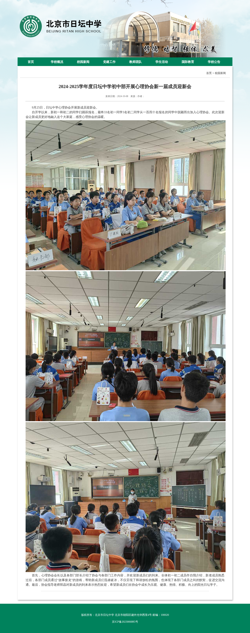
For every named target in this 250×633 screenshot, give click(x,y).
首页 (31, 61)
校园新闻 (83, 61)
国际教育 (188, 61)
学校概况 (57, 61)
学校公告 (214, 61)
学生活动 (161, 61)
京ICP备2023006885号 (125, 621)
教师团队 (135, 61)
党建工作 (109, 61)
